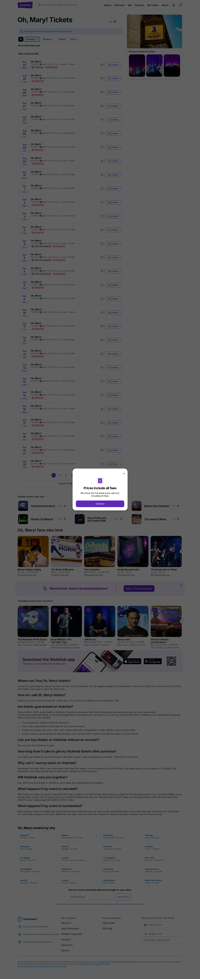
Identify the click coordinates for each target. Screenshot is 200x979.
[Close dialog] (124, 473)
